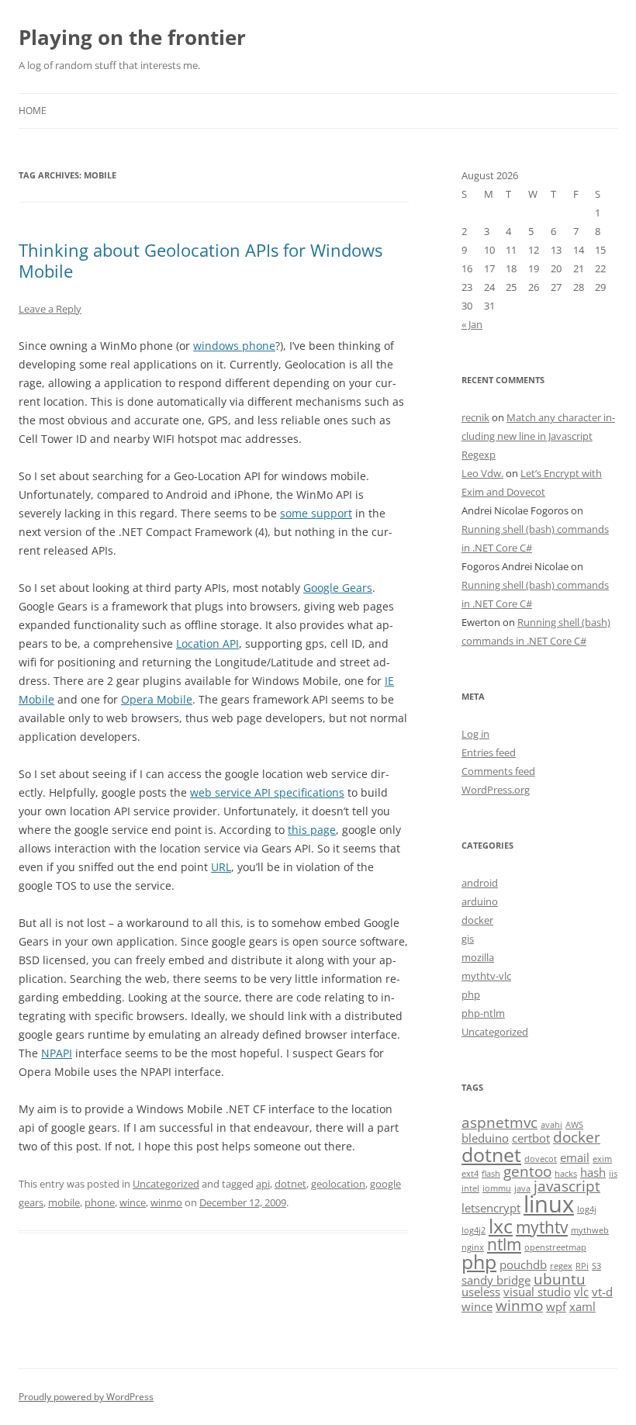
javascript (567, 1185)
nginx (472, 1247)
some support (316, 513)
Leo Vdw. (482, 473)
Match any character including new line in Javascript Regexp (538, 436)
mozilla (477, 957)
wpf (556, 1306)
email (574, 1157)
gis (467, 939)
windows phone (234, 345)
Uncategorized (166, 1184)
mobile (64, 1202)
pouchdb (523, 1264)
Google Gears (337, 587)
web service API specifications (267, 792)
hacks (566, 1173)
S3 (596, 1266)
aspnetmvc (499, 1122)
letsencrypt (490, 1207)
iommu (496, 1188)
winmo (166, 1202)
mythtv (542, 1227)
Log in (475, 734)
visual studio (537, 1291)
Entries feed (488, 752)
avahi (551, 1124)
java (522, 1188)
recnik (475, 417)
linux (549, 1203)
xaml (582, 1306)
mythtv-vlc (486, 976)
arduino (479, 901)
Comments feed (498, 771)
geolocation (338, 1184)
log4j (586, 1209)
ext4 (470, 1173)
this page (312, 829)
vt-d (602, 1291)
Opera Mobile (156, 699)
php (470, 994)
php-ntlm (483, 1013)
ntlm (504, 1244)
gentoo (527, 1171)
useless (480, 1291)
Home (33, 110)
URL (221, 866)
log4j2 (473, 1230)
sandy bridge (496, 1279)
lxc (501, 1225)
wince (132, 1202)
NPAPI (56, 1053)
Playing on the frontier (132, 37)
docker (477, 920)
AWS (574, 1124)
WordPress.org (495, 790)
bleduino (485, 1138)
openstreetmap (555, 1247)
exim (602, 1158)
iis (613, 1173)
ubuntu (560, 1278)
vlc (581, 1291)
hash (593, 1172)
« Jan (471, 324)
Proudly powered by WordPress (86, 1396)
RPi (582, 1266)
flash (491, 1173)
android (479, 883)
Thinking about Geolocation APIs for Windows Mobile (200, 260)
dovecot (540, 1158)
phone (100, 1202)
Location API (207, 643)
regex (561, 1266)
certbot (531, 1138)
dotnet (290, 1184)
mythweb (590, 1230)
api (263, 1184)
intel (470, 1188)
